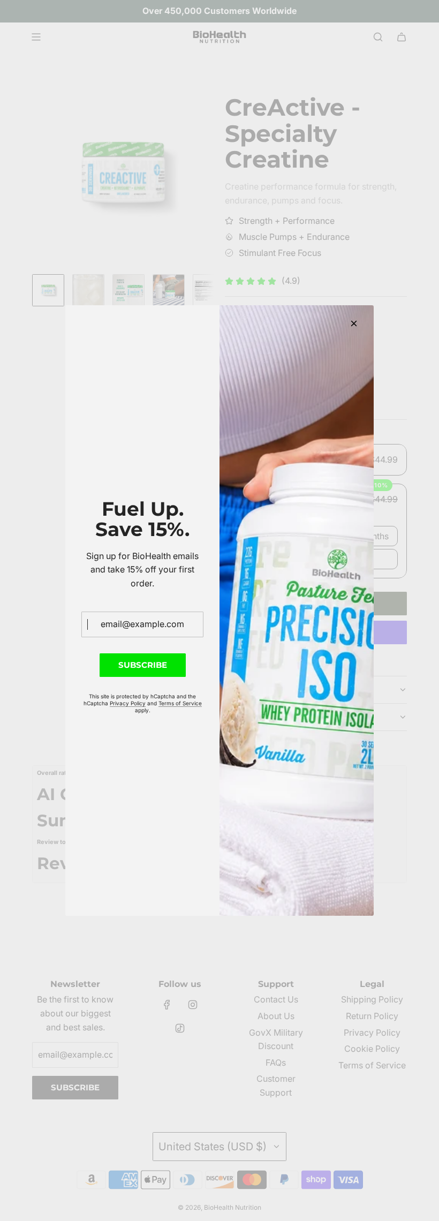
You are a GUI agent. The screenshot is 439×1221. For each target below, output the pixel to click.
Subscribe (142, 665)
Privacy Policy (128, 703)
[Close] (354, 323)
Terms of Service (180, 703)
